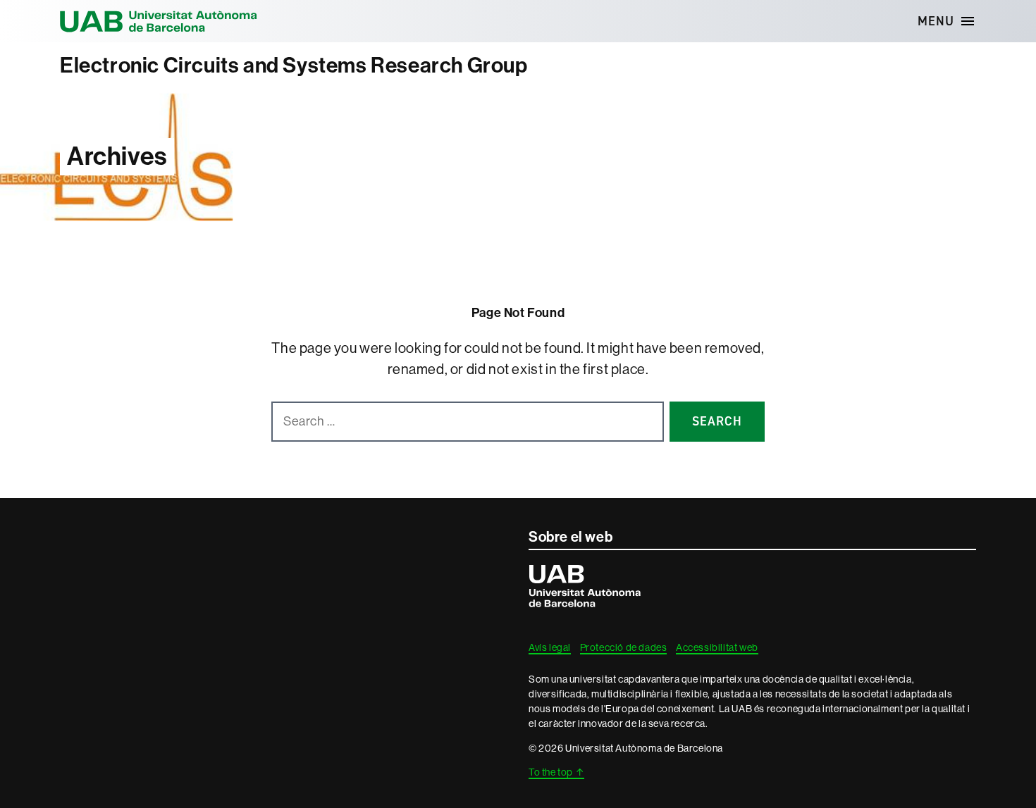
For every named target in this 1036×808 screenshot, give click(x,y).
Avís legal (550, 647)
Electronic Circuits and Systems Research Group (294, 65)
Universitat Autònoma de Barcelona (158, 21)
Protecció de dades (623, 647)
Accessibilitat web (717, 647)
